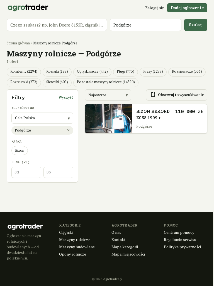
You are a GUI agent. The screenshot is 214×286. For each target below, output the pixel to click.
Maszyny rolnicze (74, 239)
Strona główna (18, 43)
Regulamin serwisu (180, 239)
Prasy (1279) (153, 71)
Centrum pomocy (179, 232)
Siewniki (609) (57, 82)
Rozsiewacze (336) (187, 71)
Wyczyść (66, 97)
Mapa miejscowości (128, 254)
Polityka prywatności (182, 246)
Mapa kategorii (124, 246)
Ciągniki (66, 232)
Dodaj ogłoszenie (187, 7)
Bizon (19, 150)
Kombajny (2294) (23, 71)
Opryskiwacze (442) (92, 71)
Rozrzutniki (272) (23, 82)
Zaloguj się (154, 7)
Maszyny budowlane (77, 246)
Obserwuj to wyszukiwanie (177, 95)
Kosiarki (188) (57, 71)
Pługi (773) (125, 71)
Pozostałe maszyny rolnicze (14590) (106, 82)
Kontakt (118, 239)
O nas (116, 232)
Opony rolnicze (72, 254)
